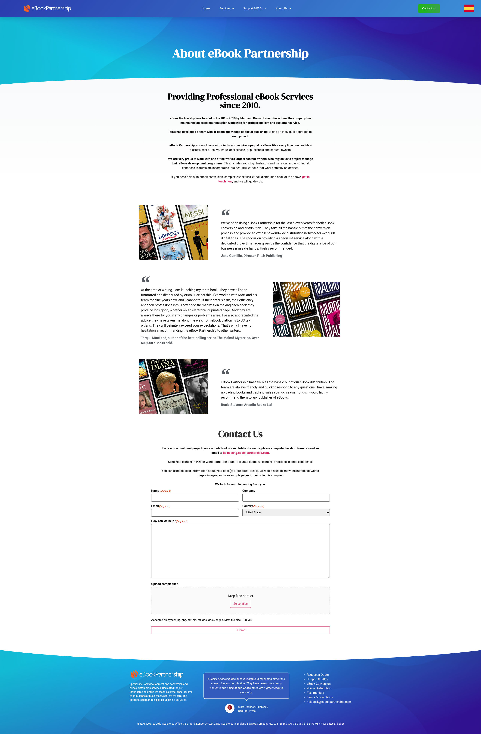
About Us (281, 8)
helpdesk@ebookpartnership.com (246, 453)
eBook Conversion (319, 684)
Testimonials (315, 693)
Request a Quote (318, 674)
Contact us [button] (429, 8)
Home (206, 8)
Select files (240, 603)
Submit (240, 630)
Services (225, 8)
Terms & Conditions (320, 697)
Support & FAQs (253, 8)
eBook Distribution (319, 688)
